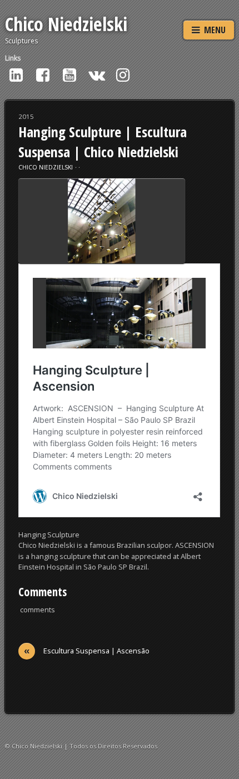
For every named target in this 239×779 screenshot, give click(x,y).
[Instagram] (123, 74)
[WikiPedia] (96, 74)
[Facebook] (43, 74)
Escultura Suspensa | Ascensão (87, 651)
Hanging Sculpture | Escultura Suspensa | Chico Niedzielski (102, 142)
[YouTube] (69, 74)
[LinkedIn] (16, 74)
